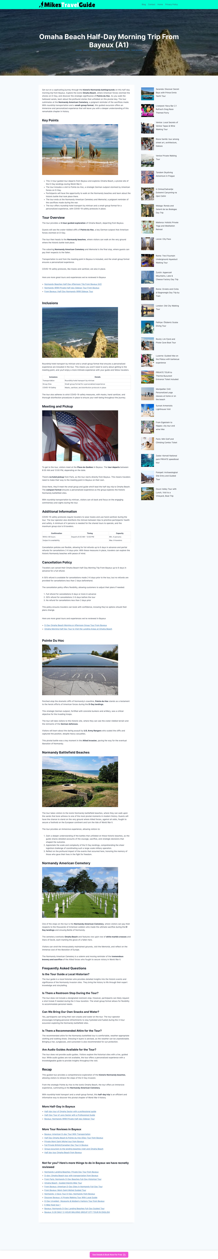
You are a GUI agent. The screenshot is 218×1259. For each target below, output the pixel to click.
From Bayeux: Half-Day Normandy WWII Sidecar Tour (68, 291)
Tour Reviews (136, 50)
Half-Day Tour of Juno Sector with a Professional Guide (69, 1115)
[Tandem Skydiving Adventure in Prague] (147, 177)
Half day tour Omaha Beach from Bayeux (63, 1152)
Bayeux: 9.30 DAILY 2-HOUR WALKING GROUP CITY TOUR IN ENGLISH (77, 1212)
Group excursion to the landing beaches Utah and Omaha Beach (73, 1149)
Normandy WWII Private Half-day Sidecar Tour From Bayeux (71, 288)
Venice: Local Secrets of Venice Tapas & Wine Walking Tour (167, 125)
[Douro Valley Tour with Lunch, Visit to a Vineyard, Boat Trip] (147, 493)
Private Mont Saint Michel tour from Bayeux (64, 1141)
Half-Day (103, 50)
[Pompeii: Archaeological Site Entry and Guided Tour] (147, 477)
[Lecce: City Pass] (147, 243)
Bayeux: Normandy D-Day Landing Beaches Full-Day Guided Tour (74, 1208)
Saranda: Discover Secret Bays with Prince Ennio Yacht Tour (167, 92)
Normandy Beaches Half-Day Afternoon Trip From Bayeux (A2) (73, 284)
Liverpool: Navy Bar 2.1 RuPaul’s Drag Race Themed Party (166, 109)
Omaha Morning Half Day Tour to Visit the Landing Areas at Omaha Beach (78, 629)
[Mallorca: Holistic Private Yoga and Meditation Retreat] (147, 227)
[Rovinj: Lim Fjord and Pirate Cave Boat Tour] (147, 343)
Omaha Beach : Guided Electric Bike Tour (63, 1183)
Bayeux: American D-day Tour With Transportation (67, 1134)
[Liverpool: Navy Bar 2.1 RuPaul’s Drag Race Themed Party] (147, 110)
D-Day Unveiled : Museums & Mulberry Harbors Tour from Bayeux (74, 1201)
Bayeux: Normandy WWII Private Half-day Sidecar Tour (69, 1119)
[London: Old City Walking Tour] (147, 310)
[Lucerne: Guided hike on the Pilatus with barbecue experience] (147, 360)
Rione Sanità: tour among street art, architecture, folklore (167, 142)
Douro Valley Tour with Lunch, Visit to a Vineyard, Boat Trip (166, 492)
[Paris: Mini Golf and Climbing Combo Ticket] (147, 443)
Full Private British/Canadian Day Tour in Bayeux (66, 1145)
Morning (112, 50)
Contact (151, 4)
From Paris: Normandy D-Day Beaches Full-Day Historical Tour (72, 1179)
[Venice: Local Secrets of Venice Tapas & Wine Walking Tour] (147, 127)
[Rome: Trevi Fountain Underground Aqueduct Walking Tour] (147, 260)
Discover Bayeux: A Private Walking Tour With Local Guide (70, 1197)
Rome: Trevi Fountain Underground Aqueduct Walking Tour (166, 259)
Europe (86, 50)
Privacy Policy (171, 4)
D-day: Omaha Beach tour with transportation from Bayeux (71, 1175)
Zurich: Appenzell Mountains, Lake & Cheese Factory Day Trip (167, 276)
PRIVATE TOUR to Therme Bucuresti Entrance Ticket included (167, 375)
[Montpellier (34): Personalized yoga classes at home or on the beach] (147, 393)
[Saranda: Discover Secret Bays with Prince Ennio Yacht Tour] (147, 93)
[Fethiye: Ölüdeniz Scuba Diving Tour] (147, 327)
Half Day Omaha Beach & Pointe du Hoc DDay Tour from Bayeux (73, 1138)
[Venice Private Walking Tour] (147, 160)
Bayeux (79, 50)
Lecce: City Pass (163, 239)
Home (160, 4)
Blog (144, 4)
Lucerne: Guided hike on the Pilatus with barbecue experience (167, 359)
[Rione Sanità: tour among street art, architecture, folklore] (147, 143)
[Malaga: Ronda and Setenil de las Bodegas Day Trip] (147, 210)
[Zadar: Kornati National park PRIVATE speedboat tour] (147, 460)
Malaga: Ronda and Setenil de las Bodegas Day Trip (166, 209)
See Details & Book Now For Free (107, 1255)
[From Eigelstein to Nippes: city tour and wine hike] (147, 427)
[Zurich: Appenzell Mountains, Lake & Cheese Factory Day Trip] (147, 277)
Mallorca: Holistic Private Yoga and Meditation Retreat (167, 226)
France (94, 50)
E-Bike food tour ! (52, 1205)
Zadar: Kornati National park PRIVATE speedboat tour (167, 459)
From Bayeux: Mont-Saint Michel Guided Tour (65, 1190)
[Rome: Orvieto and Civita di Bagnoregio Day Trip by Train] (147, 293)
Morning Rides (123, 50)
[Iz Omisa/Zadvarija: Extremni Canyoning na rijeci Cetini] (147, 193)
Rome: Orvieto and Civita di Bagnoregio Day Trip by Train (167, 292)
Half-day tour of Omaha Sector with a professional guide (70, 1111)
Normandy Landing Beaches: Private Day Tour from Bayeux (71, 1172)
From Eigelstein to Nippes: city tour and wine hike (165, 425)
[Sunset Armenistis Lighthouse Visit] (147, 410)
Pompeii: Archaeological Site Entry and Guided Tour (167, 475)
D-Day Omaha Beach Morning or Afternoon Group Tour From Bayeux (75, 625)
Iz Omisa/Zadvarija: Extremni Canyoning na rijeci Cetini (166, 192)
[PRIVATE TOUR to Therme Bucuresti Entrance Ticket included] (147, 377)
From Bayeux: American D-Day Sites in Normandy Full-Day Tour (73, 1186)
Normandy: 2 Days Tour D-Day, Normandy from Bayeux (69, 1194)
